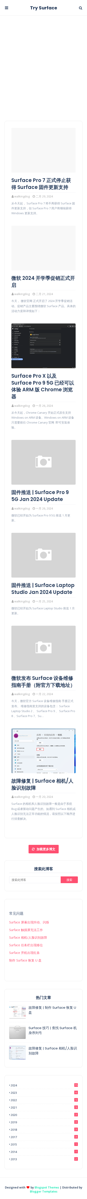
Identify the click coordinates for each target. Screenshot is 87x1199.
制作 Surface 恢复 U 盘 (25, 960)
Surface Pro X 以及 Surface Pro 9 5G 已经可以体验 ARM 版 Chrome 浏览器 (42, 386)
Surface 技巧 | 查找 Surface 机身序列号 (53, 1030)
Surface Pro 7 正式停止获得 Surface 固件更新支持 (41, 184)
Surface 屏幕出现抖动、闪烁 (29, 922)
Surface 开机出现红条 (24, 953)
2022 (44, 1100)
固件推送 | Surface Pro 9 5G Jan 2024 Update (40, 496)
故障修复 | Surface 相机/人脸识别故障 (42, 784)
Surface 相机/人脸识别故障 (28, 937)
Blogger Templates (43, 1191)
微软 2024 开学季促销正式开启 (43, 282)
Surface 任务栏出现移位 (26, 945)
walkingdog (22, 196)
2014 (44, 1152)
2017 (44, 1137)
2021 (44, 1107)
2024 (44, 1085)
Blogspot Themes (47, 1187)
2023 (44, 1093)
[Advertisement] (43, 61)
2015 (44, 1144)
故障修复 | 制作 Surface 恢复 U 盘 (52, 1010)
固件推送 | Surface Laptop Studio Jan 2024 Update (43, 589)
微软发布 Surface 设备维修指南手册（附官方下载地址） (43, 682)
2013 (44, 1159)
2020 (44, 1115)
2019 (44, 1122)
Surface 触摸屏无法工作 (26, 930)
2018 (44, 1130)
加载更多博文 (45, 849)
